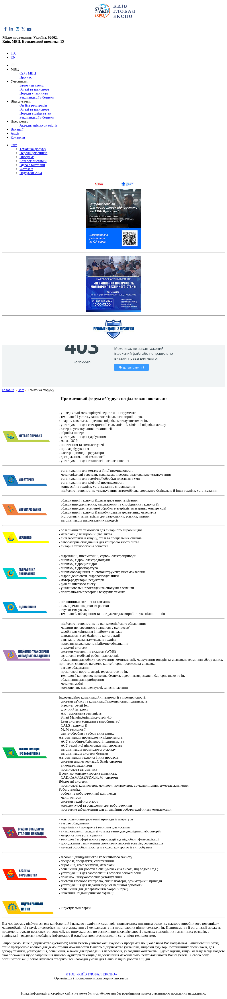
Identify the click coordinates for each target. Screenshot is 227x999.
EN (13, 57)
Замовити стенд (31, 85)
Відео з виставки (32, 165)
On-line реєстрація (33, 105)
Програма (27, 157)
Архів (15, 133)
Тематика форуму (33, 149)
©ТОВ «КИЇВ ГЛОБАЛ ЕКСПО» (91, 974)
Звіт (14, 145)
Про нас (26, 77)
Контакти (18, 137)
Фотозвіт (26, 169)
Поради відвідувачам (35, 113)
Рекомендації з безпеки (37, 97)
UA (13, 53)
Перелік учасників (33, 153)
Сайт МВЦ (28, 73)
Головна (8, 390)
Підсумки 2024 (31, 173)
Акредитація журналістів (38, 125)
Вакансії (17, 129)
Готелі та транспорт (34, 89)
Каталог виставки (33, 161)
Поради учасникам (34, 93)
